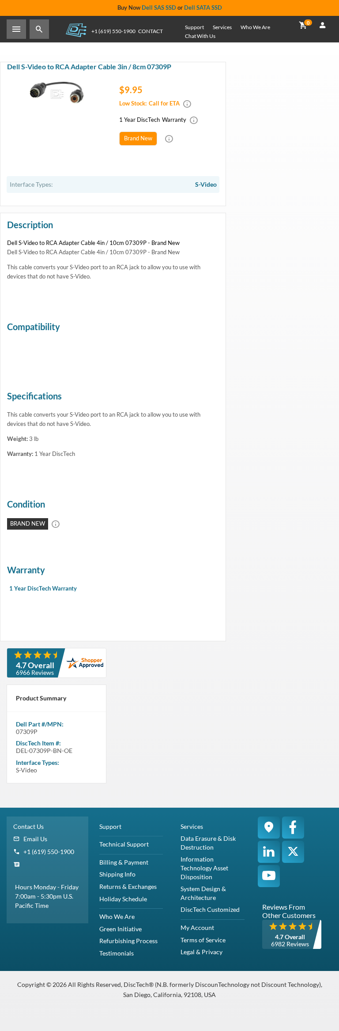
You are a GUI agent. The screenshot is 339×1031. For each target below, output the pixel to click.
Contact (150, 31)
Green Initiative (120, 929)
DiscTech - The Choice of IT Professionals (76, 30)
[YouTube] (269, 876)
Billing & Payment (123, 862)
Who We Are (255, 27)
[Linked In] (269, 852)
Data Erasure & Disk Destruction (208, 843)
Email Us (35, 839)
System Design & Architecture (203, 893)
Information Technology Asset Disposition (204, 867)
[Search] (39, 29)
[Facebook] (293, 828)
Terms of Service (203, 940)
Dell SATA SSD (203, 7)
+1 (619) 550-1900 (113, 31)
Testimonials (116, 953)
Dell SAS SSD (159, 7)
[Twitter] (293, 852)
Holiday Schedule (123, 899)
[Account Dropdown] (322, 26)
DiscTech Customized (210, 909)
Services (222, 27)
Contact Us (28, 826)
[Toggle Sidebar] (16, 29)
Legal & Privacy (201, 952)
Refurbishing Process (128, 940)
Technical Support (124, 844)
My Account (197, 927)
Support (194, 27)
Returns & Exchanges (128, 886)
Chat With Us (200, 36)
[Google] (269, 828)
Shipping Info (117, 874)
